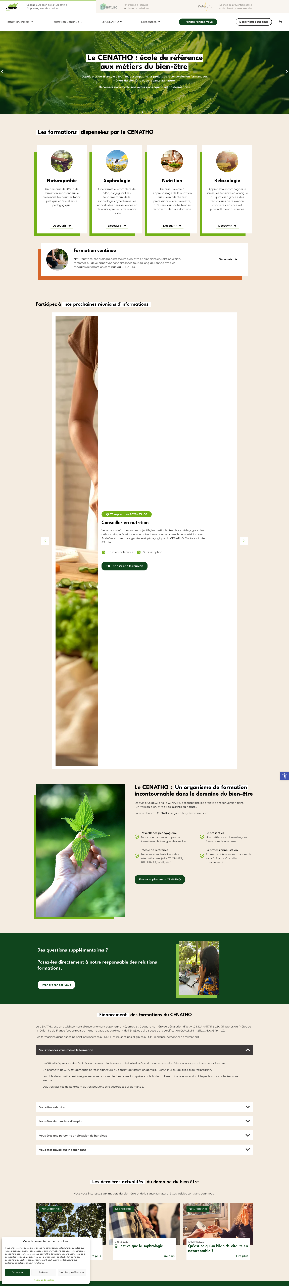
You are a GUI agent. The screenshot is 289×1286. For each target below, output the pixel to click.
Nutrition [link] (172, 181)
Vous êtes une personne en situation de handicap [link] (73, 1135)
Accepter (17, 1272)
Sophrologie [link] (117, 181)
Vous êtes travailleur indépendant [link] (62, 1150)
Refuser (44, 1272)
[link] (284, 776)
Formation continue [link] (95, 250)
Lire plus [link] (95, 1256)
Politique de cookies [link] (44, 1280)
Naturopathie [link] (62, 181)
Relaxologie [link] (227, 181)
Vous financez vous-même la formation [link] (66, 1050)
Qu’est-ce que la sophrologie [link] (139, 1246)
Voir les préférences (72, 1272)
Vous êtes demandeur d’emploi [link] (60, 1121)
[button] (2, 72)
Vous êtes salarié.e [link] (52, 1107)
